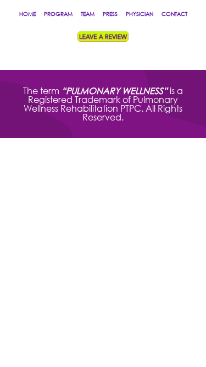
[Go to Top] (190, 350)
